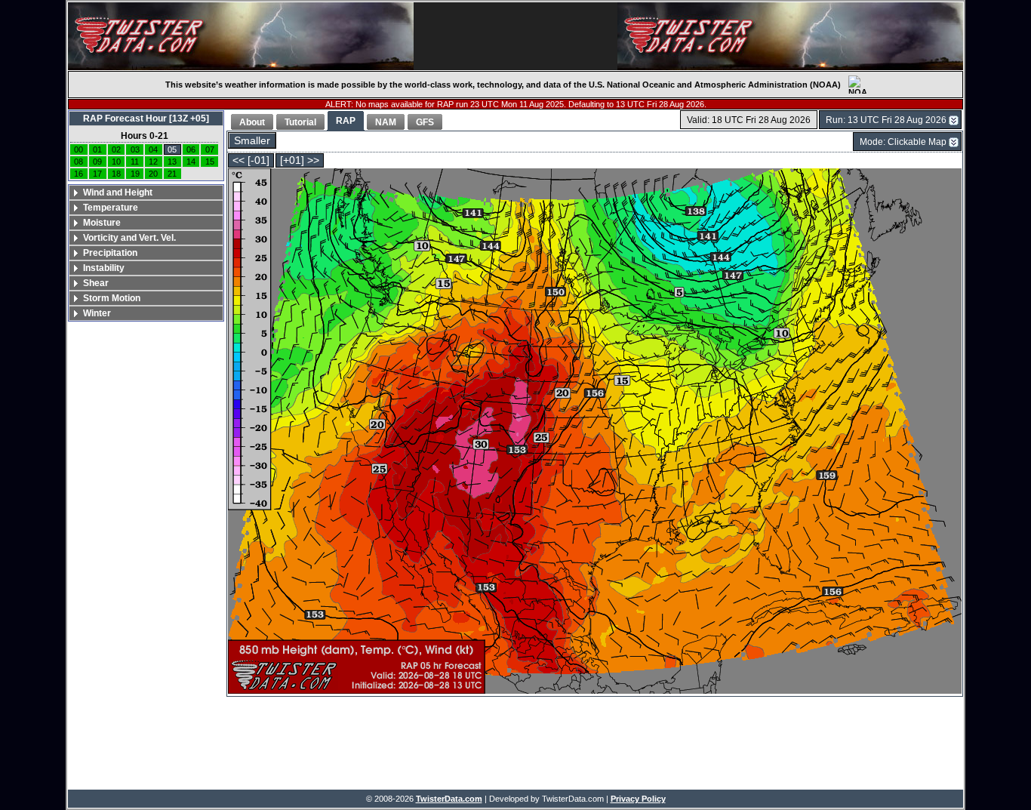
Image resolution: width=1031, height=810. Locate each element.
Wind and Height (117, 192)
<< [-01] (250, 160)
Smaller (252, 140)
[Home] (241, 36)
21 (172, 173)
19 (135, 173)
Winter (97, 313)
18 (116, 173)
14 (190, 161)
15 (209, 161)
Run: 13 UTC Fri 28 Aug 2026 (886, 120)
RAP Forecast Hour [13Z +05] (146, 118)
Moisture (102, 222)
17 (97, 173)
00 (78, 149)
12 (153, 161)
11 (135, 161)
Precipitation (110, 253)
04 (153, 149)
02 (116, 149)
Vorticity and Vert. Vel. (129, 238)
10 (116, 161)
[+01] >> (299, 160)
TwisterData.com (449, 798)
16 (78, 173)
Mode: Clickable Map (903, 142)
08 (78, 161)
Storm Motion (111, 298)
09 (97, 161)
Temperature (110, 207)
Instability (104, 268)
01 (97, 149)
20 (153, 173)
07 (209, 149)
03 (135, 149)
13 (172, 161)
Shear (96, 283)
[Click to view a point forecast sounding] (594, 432)
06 (190, 149)
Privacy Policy (638, 798)
